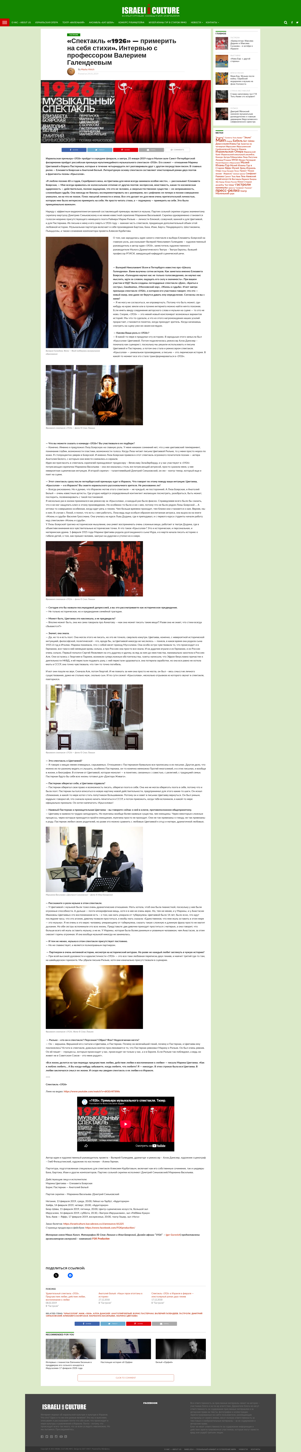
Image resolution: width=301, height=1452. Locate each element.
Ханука (253, 179)
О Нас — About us (172, 1449)
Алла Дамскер (101, 1313)
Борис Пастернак (143, 1313)
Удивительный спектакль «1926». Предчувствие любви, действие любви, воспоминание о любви (65, 1297)
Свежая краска (239, 174)
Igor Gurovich (173, 1235)
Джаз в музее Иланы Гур (228, 144)
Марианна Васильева (102, 1316)
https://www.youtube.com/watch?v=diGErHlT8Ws (92, 1091)
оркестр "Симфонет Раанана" (240, 188)
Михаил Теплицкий (247, 160)
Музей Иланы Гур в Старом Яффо (168, 22)
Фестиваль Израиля (240, 179)
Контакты (211, 22)
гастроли (184, 1313)
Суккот (227, 177)
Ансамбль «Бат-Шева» (101, 22)
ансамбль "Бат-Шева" (225, 185)
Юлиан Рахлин (231, 182)
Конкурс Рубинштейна (131, 22)
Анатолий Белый (121, 1313)
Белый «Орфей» (164, 1362)
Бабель (238, 140)
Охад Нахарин (228, 171)
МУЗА (235, 160)
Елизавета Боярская (75, 1316)
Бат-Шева (248, 141)
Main (81, 1313)
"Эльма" (247, 138)
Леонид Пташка (223, 160)
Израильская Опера (46, 22)
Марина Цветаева (127, 1316)
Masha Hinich (87, 69)
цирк (232, 194)
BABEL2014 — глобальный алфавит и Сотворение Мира (210, 1449)
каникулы (222, 187)
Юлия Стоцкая (245, 182)
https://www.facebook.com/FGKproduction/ (110, 1228)
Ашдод (229, 141)
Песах (236, 171)
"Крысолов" (70, 1313)
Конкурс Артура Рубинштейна (229, 157)
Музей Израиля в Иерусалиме (228, 163)
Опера (218, 171)
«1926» (88, 1313)
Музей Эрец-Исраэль (244, 168)
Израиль (242, 149)
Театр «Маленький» (73, 22)
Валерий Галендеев (166, 1313)
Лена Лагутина (250, 157)
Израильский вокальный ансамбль (237, 155)
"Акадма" (220, 138)
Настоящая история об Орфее (116, 1362)
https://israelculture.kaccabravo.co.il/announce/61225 (93, 1224)
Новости (196, 22)
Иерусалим (231, 147)
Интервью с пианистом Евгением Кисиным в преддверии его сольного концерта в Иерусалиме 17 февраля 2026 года (69, 1365)
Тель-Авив (236, 177)
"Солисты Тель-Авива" (233, 138)
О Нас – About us (21, 22)
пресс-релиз (228, 190)
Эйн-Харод (220, 182)
